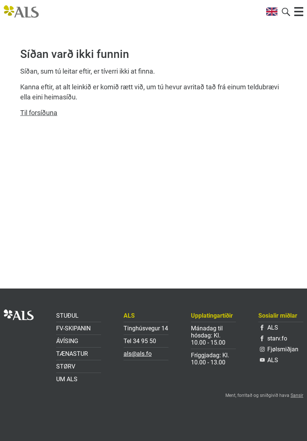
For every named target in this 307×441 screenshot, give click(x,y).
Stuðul (67, 315)
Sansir (297, 395)
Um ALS (66, 379)
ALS (272, 327)
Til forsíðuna (38, 113)
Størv (65, 366)
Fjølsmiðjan (282, 349)
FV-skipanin (73, 328)
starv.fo (277, 338)
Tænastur (72, 353)
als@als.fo (138, 353)
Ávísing (67, 341)
